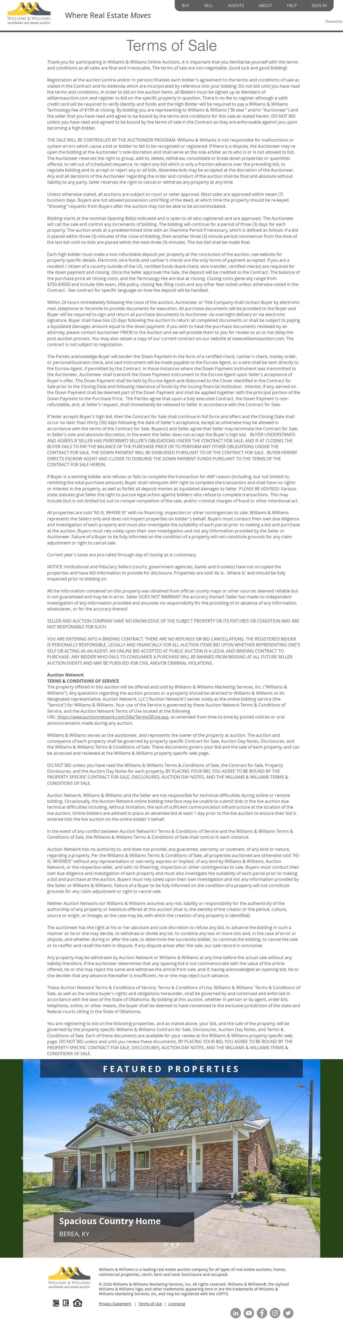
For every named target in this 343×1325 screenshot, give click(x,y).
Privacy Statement (115, 1303)
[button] (186, 5)
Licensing (176, 1303)
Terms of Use (150, 1303)
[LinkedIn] (235, 1313)
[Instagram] (275, 1313)
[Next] (314, 1158)
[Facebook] (262, 1313)
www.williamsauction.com (258, 338)
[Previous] (29, 1158)
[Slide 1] (178, 1244)
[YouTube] (249, 1313)
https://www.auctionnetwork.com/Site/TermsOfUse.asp (113, 717)
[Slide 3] (171, 1244)
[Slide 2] (166, 1244)
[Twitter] (288, 1313)
